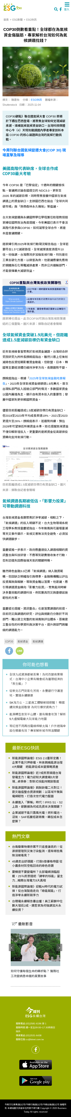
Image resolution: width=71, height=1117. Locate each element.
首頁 (6, 19)
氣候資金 (23, 641)
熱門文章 (21, 836)
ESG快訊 (31, 19)
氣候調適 (38, 641)
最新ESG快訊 (25, 748)
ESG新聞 (17, 19)
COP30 (9, 641)
